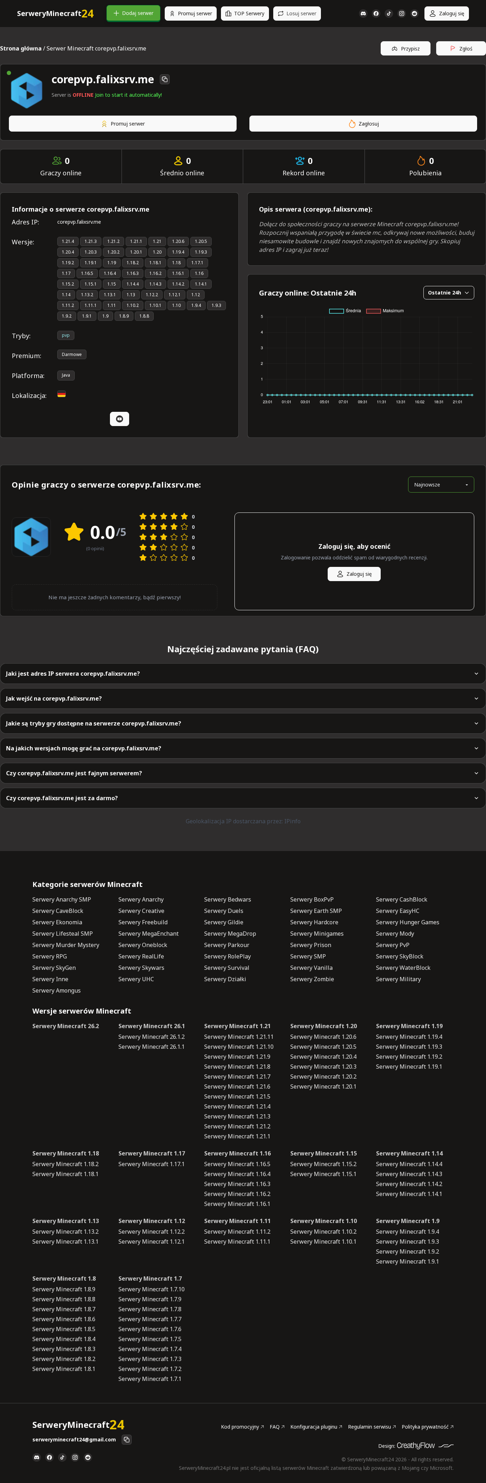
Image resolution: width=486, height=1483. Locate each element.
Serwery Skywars (141, 968)
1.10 (176, 305)
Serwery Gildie (223, 922)
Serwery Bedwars (227, 899)
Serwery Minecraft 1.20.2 (323, 1076)
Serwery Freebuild (143, 922)
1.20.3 (91, 252)
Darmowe (72, 354)
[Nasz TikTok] (389, 13)
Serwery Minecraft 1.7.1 (149, 1379)
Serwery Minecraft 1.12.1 (151, 1241)
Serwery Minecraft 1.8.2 (63, 1359)
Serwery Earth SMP (316, 911)
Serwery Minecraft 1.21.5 (237, 1096)
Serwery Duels (223, 911)
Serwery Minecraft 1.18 (65, 1153)
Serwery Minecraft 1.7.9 (149, 1299)
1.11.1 (91, 305)
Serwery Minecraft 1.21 (237, 1026)
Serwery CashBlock (401, 899)
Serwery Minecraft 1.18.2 (65, 1164)
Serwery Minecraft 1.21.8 (237, 1066)
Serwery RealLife (141, 956)
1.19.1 (91, 263)
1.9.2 (67, 316)
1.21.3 (91, 241)
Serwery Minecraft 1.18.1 (65, 1174)
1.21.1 (136, 241)
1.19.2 (68, 263)
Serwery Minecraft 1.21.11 (239, 1037)
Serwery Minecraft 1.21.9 (237, 1057)
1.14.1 (201, 284)
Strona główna (21, 48)
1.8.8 (144, 316)
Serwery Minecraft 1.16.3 (237, 1184)
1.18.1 (155, 263)
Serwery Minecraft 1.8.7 (63, 1309)
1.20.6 (178, 241)
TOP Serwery (249, 13)
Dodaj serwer (137, 13)
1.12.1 (175, 295)
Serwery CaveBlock (57, 911)
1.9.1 (87, 316)
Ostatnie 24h (444, 292)
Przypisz (410, 48)
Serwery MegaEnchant (148, 933)
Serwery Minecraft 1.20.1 (323, 1086)
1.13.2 (87, 295)
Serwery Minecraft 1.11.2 (237, 1231)
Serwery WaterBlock (403, 968)
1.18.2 (133, 263)
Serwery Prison (310, 945)
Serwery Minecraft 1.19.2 (409, 1057)
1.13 (131, 295)
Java (66, 375)
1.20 (157, 252)
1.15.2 (68, 284)
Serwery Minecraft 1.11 (237, 1221)
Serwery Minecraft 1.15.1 (323, 1174)
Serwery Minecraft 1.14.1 (409, 1194)
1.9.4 (196, 305)
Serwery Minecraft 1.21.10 (239, 1047)
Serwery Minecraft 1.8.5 (63, 1329)
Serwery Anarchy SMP (61, 899)
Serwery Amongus (56, 990)
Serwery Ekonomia (57, 922)
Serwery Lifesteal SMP (62, 933)
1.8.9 (124, 316)
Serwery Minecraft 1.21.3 (237, 1116)
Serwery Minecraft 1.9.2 (407, 1251)
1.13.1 (110, 295)
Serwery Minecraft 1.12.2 (151, 1231)
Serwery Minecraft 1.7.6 (149, 1329)
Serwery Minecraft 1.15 (323, 1153)
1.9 (105, 316)
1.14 (66, 295)
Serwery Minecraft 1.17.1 (151, 1164)
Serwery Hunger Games (407, 922)
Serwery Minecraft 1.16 (237, 1153)
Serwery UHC (136, 979)
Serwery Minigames (317, 933)
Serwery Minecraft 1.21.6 (237, 1086)
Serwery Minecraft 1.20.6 (323, 1037)
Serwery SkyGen (54, 968)
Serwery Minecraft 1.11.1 (237, 1241)
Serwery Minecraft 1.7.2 (149, 1369)
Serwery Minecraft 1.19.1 (409, 1066)
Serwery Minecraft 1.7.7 (149, 1319)
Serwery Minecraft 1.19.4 (409, 1037)
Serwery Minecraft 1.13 (65, 1221)
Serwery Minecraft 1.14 (409, 1153)
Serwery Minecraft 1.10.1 (323, 1241)
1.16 (199, 273)
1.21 (157, 241)
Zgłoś (465, 48)
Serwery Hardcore (314, 922)
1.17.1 (197, 263)
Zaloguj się (451, 13)
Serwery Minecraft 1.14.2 (409, 1184)
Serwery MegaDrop (230, 933)
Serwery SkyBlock (399, 956)
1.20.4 (68, 252)
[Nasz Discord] (363, 13)
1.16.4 (110, 273)
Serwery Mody (395, 933)
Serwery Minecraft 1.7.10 (151, 1289)
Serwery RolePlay (227, 956)
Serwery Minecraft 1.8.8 (63, 1299)
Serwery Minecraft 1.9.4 (407, 1231)
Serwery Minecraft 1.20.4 (323, 1057)
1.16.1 (178, 273)
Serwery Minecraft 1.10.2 (323, 1231)
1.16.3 (133, 273)
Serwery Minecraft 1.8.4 (63, 1339)
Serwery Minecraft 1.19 (409, 1026)
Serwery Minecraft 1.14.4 (409, 1164)
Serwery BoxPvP (312, 899)
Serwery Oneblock (142, 945)
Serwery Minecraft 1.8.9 (63, 1289)
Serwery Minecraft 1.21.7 (237, 1076)
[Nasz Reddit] (414, 13)
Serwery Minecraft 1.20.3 (323, 1066)
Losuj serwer (301, 13)
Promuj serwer (195, 13)
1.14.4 (133, 284)
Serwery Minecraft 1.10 (323, 1221)
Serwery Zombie (312, 979)
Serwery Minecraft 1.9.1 (407, 1261)
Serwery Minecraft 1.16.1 (237, 1204)
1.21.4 (68, 241)
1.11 (111, 305)
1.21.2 (113, 241)
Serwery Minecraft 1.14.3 (409, 1174)
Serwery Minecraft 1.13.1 (65, 1241)
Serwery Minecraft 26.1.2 (151, 1037)
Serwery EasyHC (397, 911)
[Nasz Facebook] (376, 13)
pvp (66, 335)
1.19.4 (178, 252)
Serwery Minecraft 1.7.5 (149, 1339)
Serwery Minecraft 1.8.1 (63, 1369)
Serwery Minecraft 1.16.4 (237, 1174)
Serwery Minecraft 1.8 (64, 1278)
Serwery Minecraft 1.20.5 (323, 1047)
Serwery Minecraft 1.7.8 (149, 1309)
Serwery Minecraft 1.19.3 (409, 1047)
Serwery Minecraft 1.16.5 (237, 1164)
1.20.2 (113, 252)
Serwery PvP (393, 945)
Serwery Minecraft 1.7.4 (149, 1349)
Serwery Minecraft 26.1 (151, 1026)
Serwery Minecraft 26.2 (65, 1026)
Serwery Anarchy (141, 899)
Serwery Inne (50, 979)
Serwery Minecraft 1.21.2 (237, 1126)
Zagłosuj (369, 123)
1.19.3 (201, 252)
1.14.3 (155, 284)
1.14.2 (178, 284)
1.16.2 (155, 273)
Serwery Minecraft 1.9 (407, 1221)
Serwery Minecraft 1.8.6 (63, 1319)
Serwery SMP (308, 956)
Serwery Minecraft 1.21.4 (237, 1106)
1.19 (111, 263)
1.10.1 (155, 305)
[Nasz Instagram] (401, 13)
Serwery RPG (49, 956)
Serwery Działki (225, 979)
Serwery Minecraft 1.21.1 (237, 1136)
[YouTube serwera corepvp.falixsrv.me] (119, 419)
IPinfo (292, 821)
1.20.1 (136, 252)
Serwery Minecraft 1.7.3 (149, 1359)
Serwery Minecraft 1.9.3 (407, 1241)
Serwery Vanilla (311, 968)
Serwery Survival (226, 968)
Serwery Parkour (226, 945)
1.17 (66, 273)
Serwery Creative (141, 911)
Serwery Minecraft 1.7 (150, 1278)
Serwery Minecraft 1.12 (151, 1221)
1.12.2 (152, 295)
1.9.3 (216, 305)
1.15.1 (91, 284)
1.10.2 (133, 305)
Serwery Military (398, 979)
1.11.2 (68, 305)
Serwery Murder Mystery (65, 945)
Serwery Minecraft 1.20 (323, 1026)
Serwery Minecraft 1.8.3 (63, 1349)
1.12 (195, 295)
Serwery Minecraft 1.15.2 (323, 1164)
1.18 (176, 263)
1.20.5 (201, 241)
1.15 (111, 284)
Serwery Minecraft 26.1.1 (151, 1047)
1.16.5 (87, 273)
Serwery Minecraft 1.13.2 (65, 1231)
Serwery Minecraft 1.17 (151, 1153)
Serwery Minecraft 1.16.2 (237, 1194)
